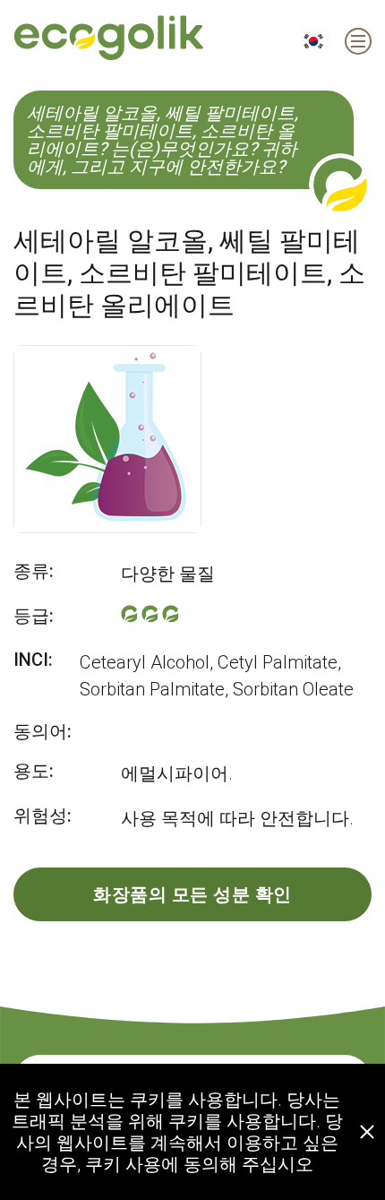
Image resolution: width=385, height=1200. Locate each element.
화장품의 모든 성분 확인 (192, 894)
